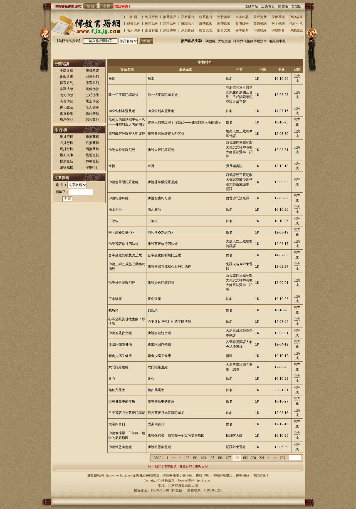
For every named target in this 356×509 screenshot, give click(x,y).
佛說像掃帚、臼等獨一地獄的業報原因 (176, 436)
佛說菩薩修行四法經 (123, 244)
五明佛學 (242, 24)
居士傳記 (278, 24)
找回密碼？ (123, 6)
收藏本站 (253, 6)
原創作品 (187, 30)
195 (211, 458)
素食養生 (151, 30)
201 (261, 458)
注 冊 (106, 6)
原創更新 (66, 161)
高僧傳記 (260, 24)
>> (275, 458)
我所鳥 (113, 310)
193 (194, 458)
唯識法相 (187, 24)
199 (245, 458)
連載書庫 (224, 17)
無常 (111, 79)
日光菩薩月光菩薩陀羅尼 (126, 413)
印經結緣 (260, 30)
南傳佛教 (224, 24)
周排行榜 (66, 149)
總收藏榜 (66, 167)
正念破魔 (115, 299)
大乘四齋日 (116, 424)
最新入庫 (66, 155)
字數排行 (187, 17)
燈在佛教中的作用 (121, 401)
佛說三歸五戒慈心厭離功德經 (169, 267)
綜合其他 (205, 30)
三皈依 (113, 221)
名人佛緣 (133, 30)
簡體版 (284, 6)
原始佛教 (169, 30)
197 (228, 458)
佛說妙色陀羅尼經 (121, 283)
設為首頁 (269, 6)
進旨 (111, 166)
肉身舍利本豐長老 (121, 111)
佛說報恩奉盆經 (120, 447)
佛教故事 (296, 17)
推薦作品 (169, 17)
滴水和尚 (115, 210)
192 (186, 458)
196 (219, 458)
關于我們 (154, 466)
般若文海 (224, 30)
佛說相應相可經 (159, 198)
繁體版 (296, 6)
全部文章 (66, 71)
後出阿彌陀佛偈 (120, 344)
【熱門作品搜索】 (68, 41)
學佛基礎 (278, 17)
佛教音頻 (185, 466)
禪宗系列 (151, 24)
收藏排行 (205, 17)
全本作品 (242, 17)
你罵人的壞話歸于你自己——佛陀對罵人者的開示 (184, 122)
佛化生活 (296, 24)
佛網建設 (296, 30)
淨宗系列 (169, 24)
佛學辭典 (242, 30)
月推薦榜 (92, 143)
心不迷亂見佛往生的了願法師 (169, 322)
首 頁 (133, 17)
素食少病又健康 (120, 356)
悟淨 (229, 356)
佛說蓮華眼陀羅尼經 (123, 182)
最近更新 (260, 17)
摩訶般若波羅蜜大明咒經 (126, 134)
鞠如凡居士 (116, 390)
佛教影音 (278, 30)
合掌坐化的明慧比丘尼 (125, 255)
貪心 (111, 379)
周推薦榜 (92, 149)
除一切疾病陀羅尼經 (123, 95)
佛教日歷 (201, 466)
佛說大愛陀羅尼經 (121, 150)
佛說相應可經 (118, 198)
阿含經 (211, 41)
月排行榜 (66, 143)
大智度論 (224, 41)
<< (173, 458)
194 (203, 458)
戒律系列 (133, 24)
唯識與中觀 (277, 41)
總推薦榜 (92, 137)
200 (253, 458)
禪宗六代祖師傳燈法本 (250, 41)
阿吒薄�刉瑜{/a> (121, 232)
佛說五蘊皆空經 (120, 333)
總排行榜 (151, 17)
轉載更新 (92, 161)
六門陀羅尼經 (118, 367)
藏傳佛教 (205, 24)
